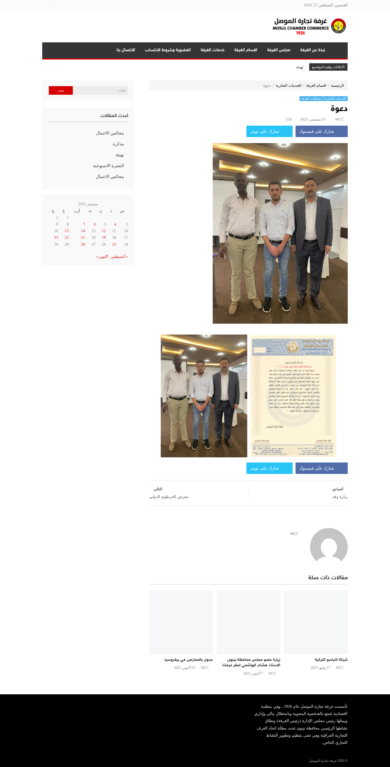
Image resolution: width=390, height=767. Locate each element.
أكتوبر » (102, 256)
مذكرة (118, 144)
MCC (339, 119)
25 (114, 244)
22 (67, 237)
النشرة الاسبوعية (108, 165)
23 (56, 237)
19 (104, 237)
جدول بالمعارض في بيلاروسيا (188, 659)
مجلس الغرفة (278, 50)
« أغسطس (119, 256)
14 (83, 231)
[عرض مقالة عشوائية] (52, 50)
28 (83, 244)
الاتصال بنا (125, 50)
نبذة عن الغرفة (312, 50)
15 (67, 231)
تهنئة (299, 67)
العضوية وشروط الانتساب (168, 50)
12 (104, 231)
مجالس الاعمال (110, 133)
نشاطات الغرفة (311, 98)
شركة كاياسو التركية (331, 659)
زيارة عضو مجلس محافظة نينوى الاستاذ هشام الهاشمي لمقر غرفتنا (251, 662)
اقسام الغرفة (245, 50)
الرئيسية (339, 50)
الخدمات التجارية (288, 85)
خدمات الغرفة (212, 50)
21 (83, 237)
